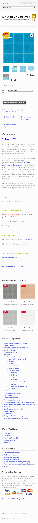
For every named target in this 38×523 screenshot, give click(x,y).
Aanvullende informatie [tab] (26, 118)
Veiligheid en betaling (11, 457)
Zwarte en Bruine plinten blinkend (16, 418)
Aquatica (14, 373)
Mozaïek (7, 354)
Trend (14, 112)
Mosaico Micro (14, 368)
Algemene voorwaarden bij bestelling (17, 462)
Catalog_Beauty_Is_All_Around (12, 266)
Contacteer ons (9, 440)
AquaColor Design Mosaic (17, 359)
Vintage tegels (9, 411)
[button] (31, 35)
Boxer (11, 363)
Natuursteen (8, 395)
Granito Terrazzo (10, 350)
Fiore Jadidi (13, 366)
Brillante (14, 375)
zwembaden (6, 165)
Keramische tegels (10, 352)
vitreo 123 (5, 112)
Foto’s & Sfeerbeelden (11, 438)
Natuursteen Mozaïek (13, 393)
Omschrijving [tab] (10, 117)
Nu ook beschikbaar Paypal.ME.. (13, 499)
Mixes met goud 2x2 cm (19, 382)
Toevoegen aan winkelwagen (14, 103)
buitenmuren (17, 165)
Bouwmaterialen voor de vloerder (16, 343)
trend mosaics (28, 110)
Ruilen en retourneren (11, 455)
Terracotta (7, 407)
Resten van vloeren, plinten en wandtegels (19, 402)
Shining (13, 384)
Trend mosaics (14, 370)
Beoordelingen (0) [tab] (10, 126)
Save (6, 34)
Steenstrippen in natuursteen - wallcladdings (19, 404)
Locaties (7, 436)
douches (27, 163)
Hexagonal (14, 379)
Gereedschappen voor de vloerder (16, 348)
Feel (12, 377)
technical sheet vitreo (9, 257)
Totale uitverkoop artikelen (13, 409)
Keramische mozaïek (13, 391)
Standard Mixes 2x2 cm (19, 386)
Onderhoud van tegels (12, 398)
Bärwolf (11, 361)
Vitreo (19, 110)
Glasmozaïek (10, 357)
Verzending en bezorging (12, 453)
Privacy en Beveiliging (11, 459)
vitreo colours (7, 262)
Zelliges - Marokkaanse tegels (14, 416)
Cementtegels (9, 345)
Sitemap (7, 442)
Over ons (7, 433)
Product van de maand (12, 400)
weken (27, 239)
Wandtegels (8, 414)
